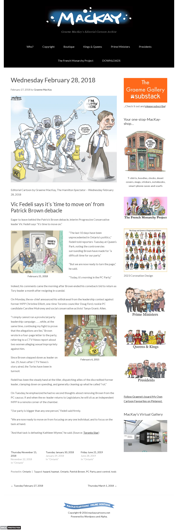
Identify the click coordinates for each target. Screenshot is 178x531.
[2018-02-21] (37, 272)
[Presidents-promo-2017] (145, 383)
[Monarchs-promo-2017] (145, 348)
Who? (30, 46)
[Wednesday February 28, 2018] (64, 181)
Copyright (48, 46)
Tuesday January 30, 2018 (60, 452)
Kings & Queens (92, 46)
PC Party (91, 471)
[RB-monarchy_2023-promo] (145, 250)
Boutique (68, 46)
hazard (46, 471)
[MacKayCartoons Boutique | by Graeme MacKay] (145, 173)
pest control (103, 471)
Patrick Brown (77, 471)
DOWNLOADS (111, 60)
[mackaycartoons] (89, 24)
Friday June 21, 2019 (92, 452)
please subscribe (155, 106)
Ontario (26, 471)
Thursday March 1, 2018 (102, 485)
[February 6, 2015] (91, 355)
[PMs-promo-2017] (145, 317)
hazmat (55, 471)
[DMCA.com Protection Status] (10, 528)
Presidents (145, 46)
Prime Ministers (120, 46)
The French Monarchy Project (75, 60)
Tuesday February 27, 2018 (27, 485)
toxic (113, 471)
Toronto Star (90, 432)
